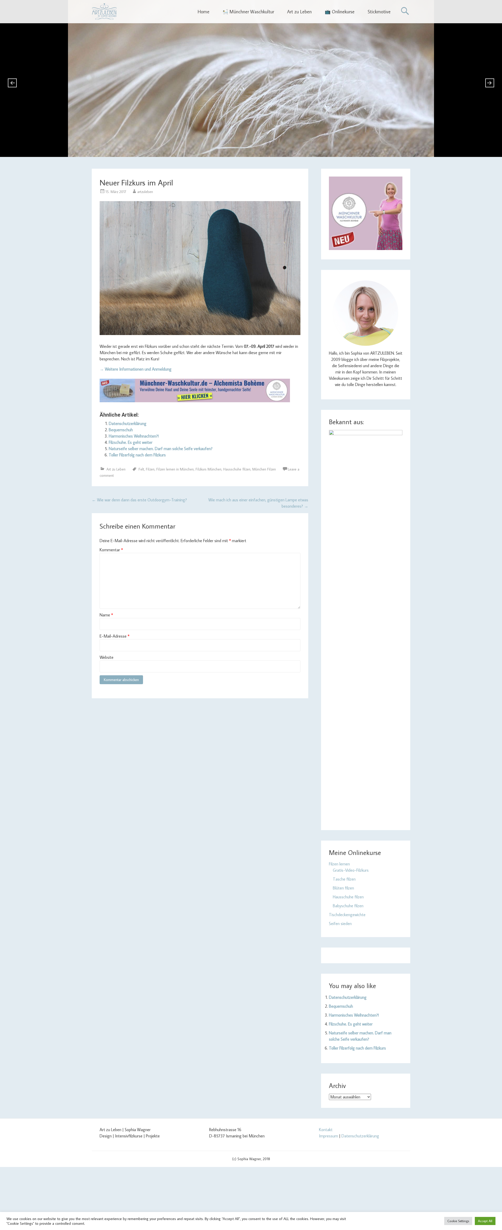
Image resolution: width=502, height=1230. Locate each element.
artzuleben (145, 191)
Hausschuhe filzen (236, 469)
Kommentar (111, 549)
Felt (141, 469)
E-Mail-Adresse (114, 636)
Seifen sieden (340, 923)
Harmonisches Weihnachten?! (134, 436)
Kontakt (326, 1129)
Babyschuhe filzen (348, 905)
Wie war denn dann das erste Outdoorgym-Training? (139, 499)
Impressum (328, 1135)
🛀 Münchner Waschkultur (248, 12)
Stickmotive (379, 12)
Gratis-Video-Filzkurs (351, 870)
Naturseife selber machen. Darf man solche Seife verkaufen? (161, 448)
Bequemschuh (121, 429)
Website (106, 657)
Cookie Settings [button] (458, 1221)
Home (203, 12)
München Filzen (264, 469)
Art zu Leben (299, 12)
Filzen (150, 469)
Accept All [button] (485, 1221)
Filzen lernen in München (175, 469)
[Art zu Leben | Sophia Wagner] (104, 11)
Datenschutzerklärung (127, 423)
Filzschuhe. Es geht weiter (130, 442)
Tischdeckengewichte (347, 914)
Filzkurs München (208, 469)
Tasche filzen (344, 879)
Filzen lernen (339, 863)
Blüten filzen (343, 888)
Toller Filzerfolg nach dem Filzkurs (137, 454)
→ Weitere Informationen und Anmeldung (136, 369)
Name (106, 614)
